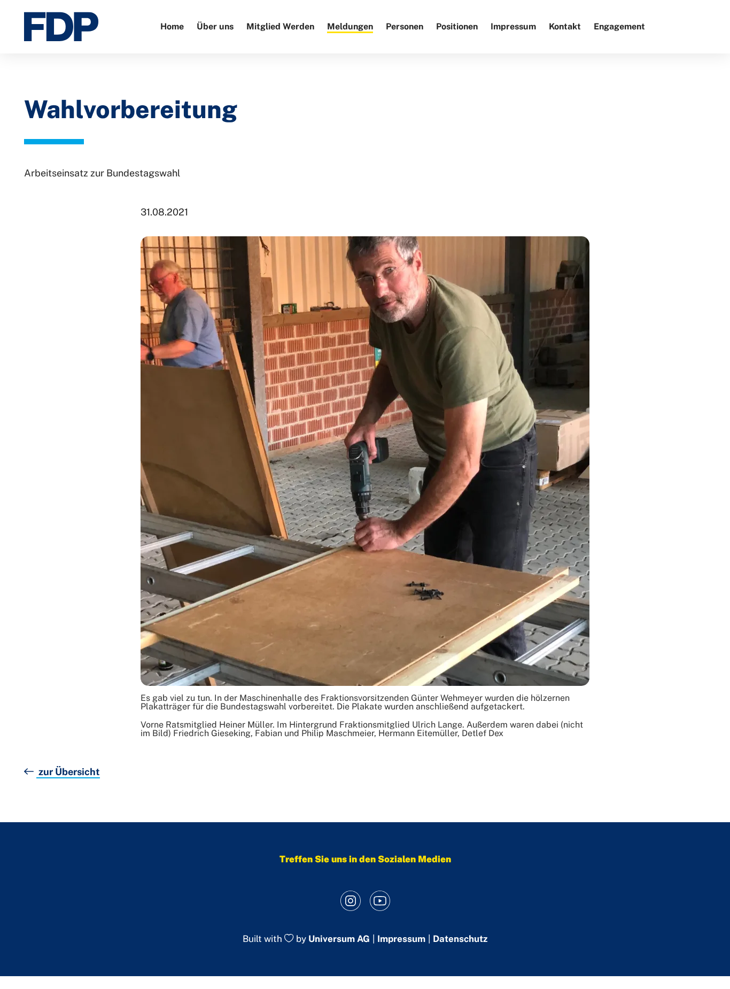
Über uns (215, 26)
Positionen (457, 26)
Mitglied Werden (280, 26)
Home (172, 26)
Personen (404, 26)
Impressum (513, 26)
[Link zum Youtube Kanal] (380, 900)
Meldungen (350, 26)
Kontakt (565, 26)
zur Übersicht (68, 771)
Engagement (619, 26)
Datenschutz (460, 939)
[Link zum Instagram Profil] (350, 900)
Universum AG (339, 939)
